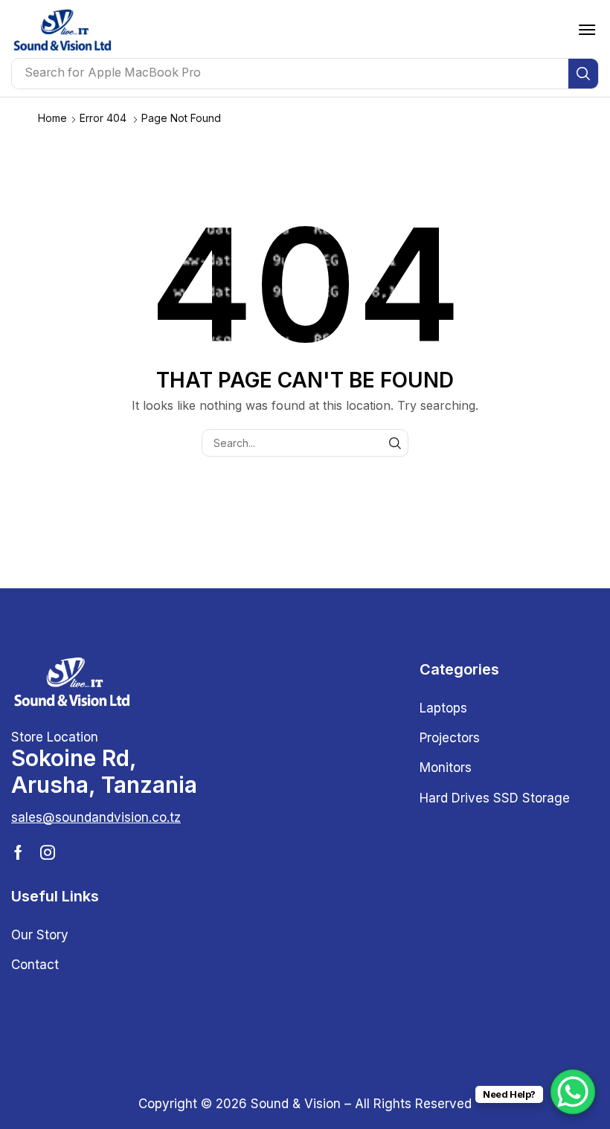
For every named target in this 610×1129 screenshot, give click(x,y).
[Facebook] (18, 852)
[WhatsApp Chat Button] (572, 1092)
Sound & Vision (296, 1103)
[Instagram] (47, 852)
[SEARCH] (394, 443)
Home (52, 118)
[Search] (583, 74)
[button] (587, 30)
